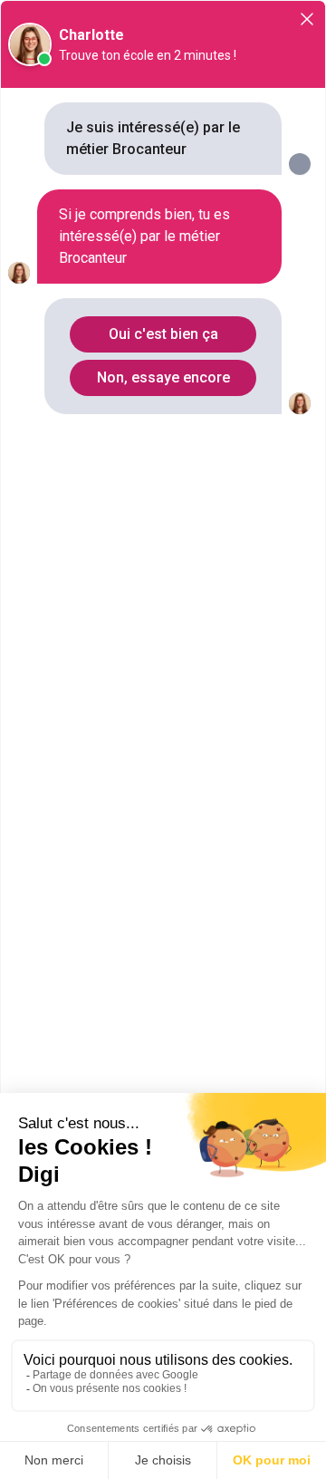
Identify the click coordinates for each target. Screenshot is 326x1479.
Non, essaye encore (163, 377)
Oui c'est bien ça (163, 334)
